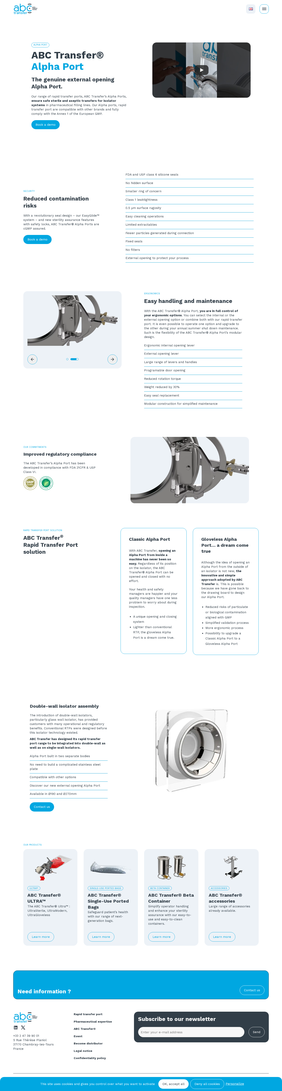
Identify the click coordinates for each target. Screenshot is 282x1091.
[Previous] (32, 359)
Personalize (235, 1084)
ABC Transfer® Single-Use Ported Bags (108, 901)
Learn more (41, 937)
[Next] (112, 359)
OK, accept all (173, 1084)
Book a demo (46, 125)
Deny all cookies (207, 1084)
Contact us (42, 807)
